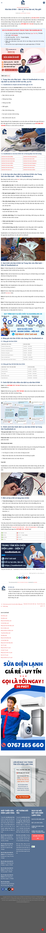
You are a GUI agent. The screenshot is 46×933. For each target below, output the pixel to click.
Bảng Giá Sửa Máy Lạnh (6, 620)
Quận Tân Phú (34, 33)
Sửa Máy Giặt (4, 635)
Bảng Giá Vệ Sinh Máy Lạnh (7, 625)
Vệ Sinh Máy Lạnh (5, 623)
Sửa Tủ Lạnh (3, 645)
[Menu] (1, 2)
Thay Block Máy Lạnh (5, 633)
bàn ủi (18, 179)
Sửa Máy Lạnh (4, 618)
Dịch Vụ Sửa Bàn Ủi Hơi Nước (23, 7)
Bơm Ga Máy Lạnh (5, 628)
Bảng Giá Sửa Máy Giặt (6, 637)
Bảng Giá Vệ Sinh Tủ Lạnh (6, 652)
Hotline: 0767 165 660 (38, 837)
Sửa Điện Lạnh (4, 615)
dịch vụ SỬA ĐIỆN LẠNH (38, 819)
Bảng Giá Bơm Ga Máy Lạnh (7, 630)
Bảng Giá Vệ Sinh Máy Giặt (7, 642)
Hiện (8, 75)
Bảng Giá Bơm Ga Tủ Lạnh (6, 657)
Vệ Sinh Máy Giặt (4, 640)
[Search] (44, 3)
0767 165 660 (29, 24)
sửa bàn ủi (8, 293)
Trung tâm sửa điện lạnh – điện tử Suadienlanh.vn (24, 527)
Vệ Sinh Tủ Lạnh (4, 650)
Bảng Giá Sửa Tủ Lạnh (6, 647)
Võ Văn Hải (28, 13)
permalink (35, 582)
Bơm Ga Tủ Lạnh (4, 655)
